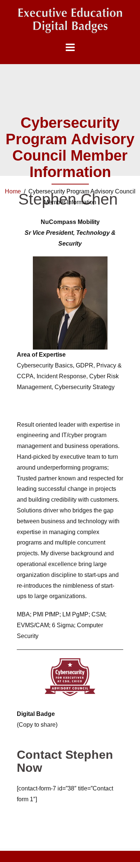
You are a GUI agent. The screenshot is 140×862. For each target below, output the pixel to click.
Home (13, 191)
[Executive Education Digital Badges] (70, 20)
